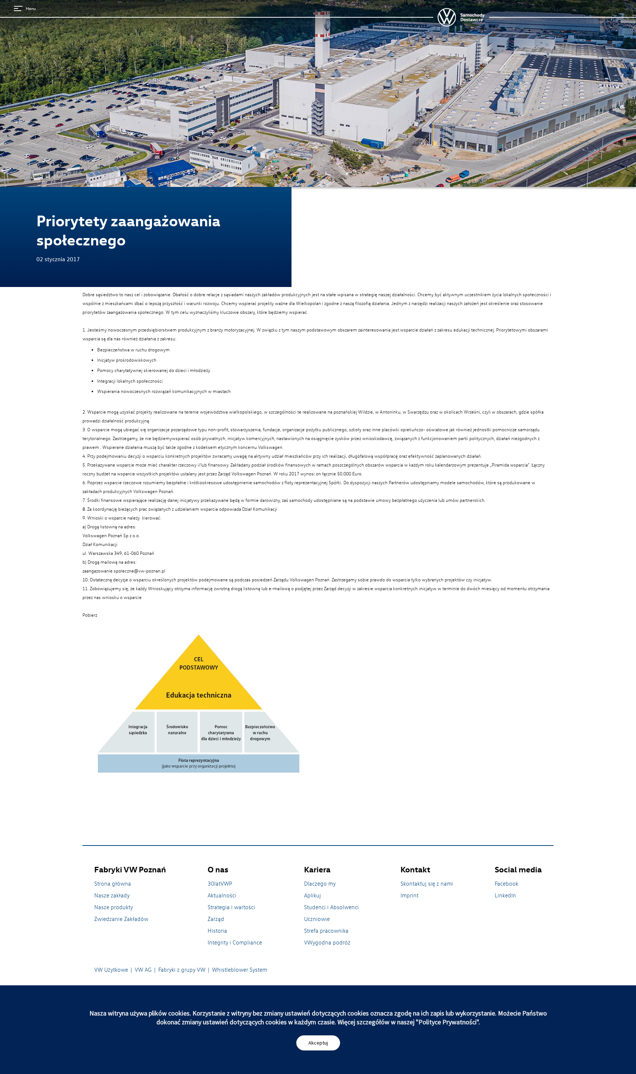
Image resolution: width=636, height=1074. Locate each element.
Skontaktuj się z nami (426, 883)
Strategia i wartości (231, 907)
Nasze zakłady (112, 895)
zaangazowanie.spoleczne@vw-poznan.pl (123, 571)
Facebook (506, 883)
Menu (31, 8)
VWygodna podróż (327, 942)
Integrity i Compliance (235, 942)
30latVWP (220, 883)
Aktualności (222, 895)
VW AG (143, 969)
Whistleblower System (239, 969)
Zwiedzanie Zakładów (121, 918)
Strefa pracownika (326, 930)
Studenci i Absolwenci (331, 907)
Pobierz (89, 615)
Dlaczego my (320, 883)
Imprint (409, 895)
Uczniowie (317, 918)
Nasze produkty (113, 907)
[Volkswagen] (461, 17)
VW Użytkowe (111, 969)
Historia (217, 930)
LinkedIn (505, 895)
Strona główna (112, 883)
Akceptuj (318, 1042)
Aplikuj (312, 895)
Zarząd (216, 918)
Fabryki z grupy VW (181, 969)
